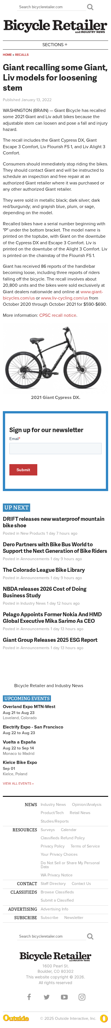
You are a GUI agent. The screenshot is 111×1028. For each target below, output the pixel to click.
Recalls (22, 55)
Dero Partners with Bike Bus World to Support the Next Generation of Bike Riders (55, 547)
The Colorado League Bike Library (44, 570)
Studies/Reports (55, 821)
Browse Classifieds (57, 892)
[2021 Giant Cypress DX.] (55, 393)
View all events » (18, 783)
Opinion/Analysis (87, 804)
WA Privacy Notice (57, 875)
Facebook (29, 997)
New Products (32, 533)
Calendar (69, 829)
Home (7, 55)
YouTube (64, 997)
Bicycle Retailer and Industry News (48, 686)
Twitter (46, 997)
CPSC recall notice (57, 315)
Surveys (48, 829)
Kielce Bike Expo (20, 762)
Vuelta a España (19, 742)
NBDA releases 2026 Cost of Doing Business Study (45, 592)
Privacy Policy (53, 846)
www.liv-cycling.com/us (64, 298)
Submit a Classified (57, 900)
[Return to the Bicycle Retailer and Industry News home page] (55, 32)
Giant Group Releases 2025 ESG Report (50, 639)
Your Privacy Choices (59, 854)
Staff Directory (53, 883)
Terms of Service (85, 846)
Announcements (35, 559)
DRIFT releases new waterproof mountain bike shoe (53, 522)
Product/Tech (52, 812)
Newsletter (73, 917)
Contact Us (81, 883)
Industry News (33, 603)
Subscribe (49, 917)
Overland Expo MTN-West (29, 707)
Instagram (82, 997)
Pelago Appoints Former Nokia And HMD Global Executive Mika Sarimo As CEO (52, 617)
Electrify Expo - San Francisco (33, 727)
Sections (54, 44)
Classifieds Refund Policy (63, 838)
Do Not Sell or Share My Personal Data (70, 865)
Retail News (80, 812)
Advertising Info (54, 909)
